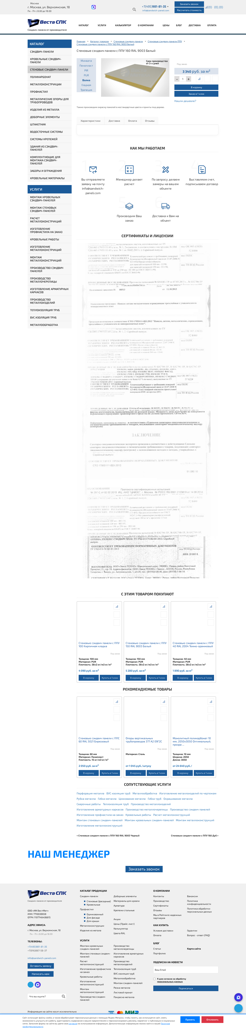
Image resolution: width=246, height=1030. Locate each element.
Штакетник (38, 124)
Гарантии (192, 930)
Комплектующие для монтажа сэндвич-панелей (45, 160)
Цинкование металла (132, 798)
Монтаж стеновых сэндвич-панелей (43, 209)
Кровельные (93, 904)
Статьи (157, 948)
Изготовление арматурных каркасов (49, 290)
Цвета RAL (119, 933)
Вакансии (192, 896)
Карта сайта (194, 948)
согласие (73, 1023)
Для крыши (93, 921)
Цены (166, 25)
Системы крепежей (43, 139)
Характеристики (90, 120)
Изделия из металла (44, 109)
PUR (86, 75)
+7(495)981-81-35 (37, 946)
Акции (117, 919)
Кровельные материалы (47, 178)
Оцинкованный (95, 914)
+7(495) (155, 6)
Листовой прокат (123, 992)
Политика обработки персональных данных (199, 910)
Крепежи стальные (124, 910)
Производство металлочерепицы (43, 280)
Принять (190, 1019)
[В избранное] (215, 79)
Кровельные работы (44, 239)
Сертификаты (160, 905)
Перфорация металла (90, 793)
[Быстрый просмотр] (207, 79)
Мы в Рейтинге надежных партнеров (167, 916)
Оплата (211, 25)
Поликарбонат (40, 76)
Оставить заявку (40, 965)
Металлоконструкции (45, 84)
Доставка (195, 25)
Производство (161, 900)
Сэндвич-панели (42, 51)
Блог (179, 25)
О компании (146, 25)
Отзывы (149, 120)
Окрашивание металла (178, 798)
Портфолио (159, 953)
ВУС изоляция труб (43, 317)
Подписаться (186, 988)
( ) (221, 7)
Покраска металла (124, 997)
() (210, 7)
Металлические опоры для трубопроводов (49, 100)
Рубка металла (86, 798)
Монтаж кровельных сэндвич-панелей (45, 198)
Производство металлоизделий (42, 301)
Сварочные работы (89, 804)
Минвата (86, 60)
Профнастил (39, 91)
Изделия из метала (90, 930)
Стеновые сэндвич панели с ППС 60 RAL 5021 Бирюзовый (99, 740)
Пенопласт (86, 65)
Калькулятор (123, 25)
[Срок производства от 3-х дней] (135, 76)
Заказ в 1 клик (196, 93)
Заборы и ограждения (46, 170)
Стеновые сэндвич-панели (49, 69)
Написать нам (40, 973)
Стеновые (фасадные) (99, 901)
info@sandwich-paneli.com (155, 10)
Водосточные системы (46, 131)
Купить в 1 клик (110, 677)
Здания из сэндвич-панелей (44, 148)
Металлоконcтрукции (92, 925)
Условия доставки (163, 930)
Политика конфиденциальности (199, 902)
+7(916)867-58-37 (37, 950)
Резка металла (122, 987)
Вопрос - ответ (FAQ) (198, 935)
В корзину (196, 87)
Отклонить (212, 1019)
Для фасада (93, 917)
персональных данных (170, 981)
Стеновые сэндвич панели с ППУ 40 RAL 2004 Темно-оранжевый (193, 644)
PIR (86, 70)
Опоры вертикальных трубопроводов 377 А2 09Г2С (144, 740)
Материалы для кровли (127, 900)
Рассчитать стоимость (189, 10)
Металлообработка (44, 324)
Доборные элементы (45, 117)
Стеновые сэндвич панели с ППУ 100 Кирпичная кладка (99, 644)
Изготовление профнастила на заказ (46, 230)
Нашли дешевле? (185, 100)
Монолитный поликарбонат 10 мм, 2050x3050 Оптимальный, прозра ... (192, 741)
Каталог (84, 25)
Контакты (158, 896)
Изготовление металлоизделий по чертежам (187, 793)
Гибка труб (154, 798)
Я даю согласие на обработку (171, 980)
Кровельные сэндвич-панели (45, 60)
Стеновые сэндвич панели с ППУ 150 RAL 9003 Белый (146, 644)
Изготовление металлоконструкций (45, 248)
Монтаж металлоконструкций (45, 259)
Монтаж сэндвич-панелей (128, 983)
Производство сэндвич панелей (46, 269)
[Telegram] (238, 1008)
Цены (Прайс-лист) (124, 923)
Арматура (119, 905)
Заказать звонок (189, 4)
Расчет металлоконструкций (45, 220)
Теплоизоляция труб (45, 310)
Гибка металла (107, 798)
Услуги (102, 25)
